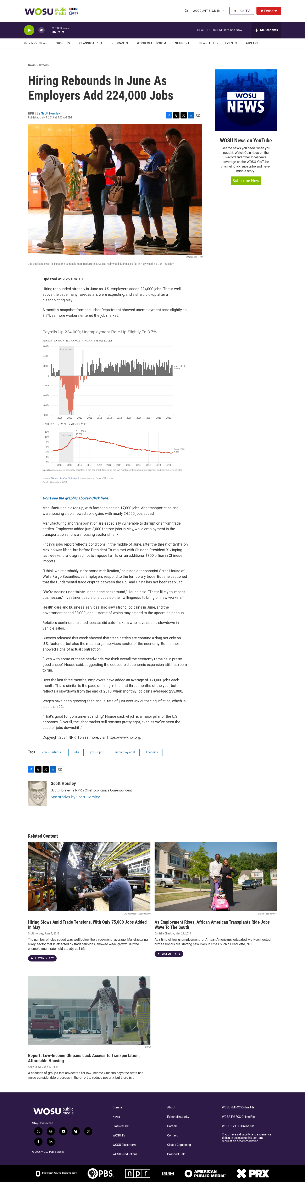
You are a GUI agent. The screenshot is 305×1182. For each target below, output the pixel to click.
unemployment (125, 752)
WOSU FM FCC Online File (238, 1107)
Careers (172, 1126)
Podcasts (119, 43)
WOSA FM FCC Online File (238, 1116)
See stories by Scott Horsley (75, 796)
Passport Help (176, 1154)
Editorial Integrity (178, 1116)
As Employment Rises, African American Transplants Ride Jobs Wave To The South (212, 924)
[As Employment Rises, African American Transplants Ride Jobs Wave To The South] (216, 876)
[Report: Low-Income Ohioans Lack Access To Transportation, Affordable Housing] (89, 1010)
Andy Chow (34, 1067)
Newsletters (210, 43)
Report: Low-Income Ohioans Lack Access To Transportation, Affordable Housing (84, 1058)
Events (231, 43)
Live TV (244, 10)
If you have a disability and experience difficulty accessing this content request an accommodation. (246, 1138)
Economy (152, 752)
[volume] (41, 30)
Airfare (252, 43)
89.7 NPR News (36, 43)
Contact (172, 1135)
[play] (29, 30)
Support (182, 43)
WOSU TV (63, 43)
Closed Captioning (179, 1144)
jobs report (97, 752)
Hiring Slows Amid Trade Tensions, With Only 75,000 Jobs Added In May (87, 924)
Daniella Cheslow (164, 933)
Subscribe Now (246, 180)
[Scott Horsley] (37, 793)
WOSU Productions (125, 1154)
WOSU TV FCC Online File (238, 1126)
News (116, 1116)
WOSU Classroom (151, 43)
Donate (270, 11)
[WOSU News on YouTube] (246, 100)
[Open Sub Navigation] (223, 10)
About (171, 1107)
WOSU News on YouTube (246, 140)
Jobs (76, 752)
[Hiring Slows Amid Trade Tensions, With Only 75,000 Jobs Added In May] (89, 876)
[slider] (48, 30)
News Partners (38, 65)
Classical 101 (90, 43)
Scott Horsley (50, 113)
